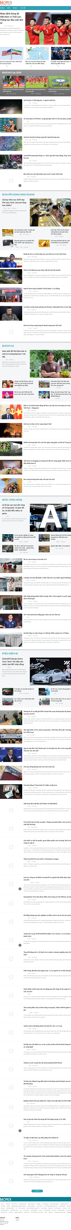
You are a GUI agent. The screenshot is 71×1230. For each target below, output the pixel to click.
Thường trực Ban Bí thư (59, 1212)
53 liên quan (14, 208)
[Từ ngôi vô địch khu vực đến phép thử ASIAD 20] (11, 1144)
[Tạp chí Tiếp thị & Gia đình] (24, 580)
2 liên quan (34, 160)
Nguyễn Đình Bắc (18, 1212)
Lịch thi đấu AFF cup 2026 (37, 1212)
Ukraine (3, 1208)
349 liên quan (34, 769)
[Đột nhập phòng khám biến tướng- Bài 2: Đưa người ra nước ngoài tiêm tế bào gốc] (11, 602)
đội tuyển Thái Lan (54, 1204)
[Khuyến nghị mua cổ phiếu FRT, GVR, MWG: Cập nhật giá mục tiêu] (7, 243)
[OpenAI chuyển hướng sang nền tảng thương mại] (11, 143)
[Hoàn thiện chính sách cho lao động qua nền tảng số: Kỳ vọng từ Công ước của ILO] (11, 995)
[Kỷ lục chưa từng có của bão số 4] (11, 565)
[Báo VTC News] (26, 103)
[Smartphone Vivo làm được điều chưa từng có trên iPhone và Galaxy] (11, 903)
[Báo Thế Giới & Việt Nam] (25, 753)
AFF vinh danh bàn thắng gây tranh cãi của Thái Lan (42, 615)
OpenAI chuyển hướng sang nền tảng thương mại (41, 137)
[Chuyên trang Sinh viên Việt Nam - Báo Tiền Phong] (25, 1086)
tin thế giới (26, 1210)
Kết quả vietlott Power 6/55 (33, 1208)
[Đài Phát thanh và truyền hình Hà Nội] (28, 93)
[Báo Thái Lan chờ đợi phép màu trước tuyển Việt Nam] (11, 180)
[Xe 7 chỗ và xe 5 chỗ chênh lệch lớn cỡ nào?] (7, 701)
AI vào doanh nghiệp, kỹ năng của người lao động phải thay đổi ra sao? (25, 537)
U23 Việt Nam (57, 1208)
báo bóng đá (4, 1212)
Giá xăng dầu (62, 1206)
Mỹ (16, 1208)
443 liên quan (10, 26)
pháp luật (50, 1208)
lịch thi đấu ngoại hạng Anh (50, 1206)
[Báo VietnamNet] (1, 26)
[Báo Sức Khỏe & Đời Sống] (27, 66)
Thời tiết (8, 1204)
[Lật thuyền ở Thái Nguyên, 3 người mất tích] (11, 106)
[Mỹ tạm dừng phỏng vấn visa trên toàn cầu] (11, 773)
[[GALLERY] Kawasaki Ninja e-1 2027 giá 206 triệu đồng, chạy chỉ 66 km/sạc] (11, 162)
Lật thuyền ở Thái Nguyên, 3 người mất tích (39, 100)
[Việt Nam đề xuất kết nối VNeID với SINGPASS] (11, 810)
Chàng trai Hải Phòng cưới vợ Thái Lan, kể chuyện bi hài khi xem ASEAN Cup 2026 (23, 383)
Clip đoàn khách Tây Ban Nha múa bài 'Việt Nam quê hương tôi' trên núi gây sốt (60, 383)
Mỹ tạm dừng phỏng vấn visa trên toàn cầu (39, 767)
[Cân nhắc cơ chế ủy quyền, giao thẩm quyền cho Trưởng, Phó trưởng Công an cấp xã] (11, 847)
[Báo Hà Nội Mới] (16, 234)
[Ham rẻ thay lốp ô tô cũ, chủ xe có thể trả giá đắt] (44, 701)
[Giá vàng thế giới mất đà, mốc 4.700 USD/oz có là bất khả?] (44, 243)
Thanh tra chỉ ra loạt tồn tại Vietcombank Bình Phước (43, 1063)
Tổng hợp (17, 1220)
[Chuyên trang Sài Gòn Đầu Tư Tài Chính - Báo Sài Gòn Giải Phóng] (2, 66)
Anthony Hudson (31, 1206)
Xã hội (8, 1206)
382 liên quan (36, 1177)
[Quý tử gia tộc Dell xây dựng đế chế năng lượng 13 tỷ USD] (11, 1125)
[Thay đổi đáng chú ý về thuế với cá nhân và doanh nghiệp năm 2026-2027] (11, 958)
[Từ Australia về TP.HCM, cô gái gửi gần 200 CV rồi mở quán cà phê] (11, 125)
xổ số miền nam (14, 1210)
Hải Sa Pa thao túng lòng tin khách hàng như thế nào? (43, 325)
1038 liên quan (34, 827)
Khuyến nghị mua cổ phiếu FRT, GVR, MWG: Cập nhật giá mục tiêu (24, 243)
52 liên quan (33, 410)
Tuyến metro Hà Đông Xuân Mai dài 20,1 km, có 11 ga (43, 1026)
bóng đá (51, 1212)
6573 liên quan (13, 93)
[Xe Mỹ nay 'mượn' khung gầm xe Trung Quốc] (44, 691)
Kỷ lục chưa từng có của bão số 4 (35, 559)
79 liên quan (33, 716)
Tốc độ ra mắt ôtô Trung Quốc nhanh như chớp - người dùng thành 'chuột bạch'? (24, 548)
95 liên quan (34, 139)
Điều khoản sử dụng (4, 1221)
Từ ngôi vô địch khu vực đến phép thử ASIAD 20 (41, 1138)
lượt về (40, 1210)
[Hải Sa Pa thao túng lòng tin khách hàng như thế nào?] (11, 331)
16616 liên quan (63, 245)
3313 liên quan (61, 93)
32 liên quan (35, 601)
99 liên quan (33, 309)
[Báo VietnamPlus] (26, 1177)
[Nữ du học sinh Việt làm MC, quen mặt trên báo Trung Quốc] (7, 394)
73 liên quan (34, 426)
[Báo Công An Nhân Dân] (26, 882)
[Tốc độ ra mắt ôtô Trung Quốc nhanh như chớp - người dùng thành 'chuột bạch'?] (7, 548)
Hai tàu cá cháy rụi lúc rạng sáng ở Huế (37, 424)
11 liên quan (34, 102)
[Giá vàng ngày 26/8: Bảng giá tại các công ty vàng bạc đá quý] (11, 1181)
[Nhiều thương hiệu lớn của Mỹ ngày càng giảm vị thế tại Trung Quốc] (11, 448)
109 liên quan (35, 1140)
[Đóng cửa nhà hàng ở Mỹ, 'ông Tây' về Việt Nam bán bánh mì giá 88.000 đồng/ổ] (44, 394)
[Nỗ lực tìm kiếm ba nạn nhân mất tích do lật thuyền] (11, 276)
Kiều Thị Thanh (31, 1204)
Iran (21, 1210)
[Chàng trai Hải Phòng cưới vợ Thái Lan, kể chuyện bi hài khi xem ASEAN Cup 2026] (7, 384)
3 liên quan (34, 466)
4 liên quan (25, 552)
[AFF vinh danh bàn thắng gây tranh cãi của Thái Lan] (11, 621)
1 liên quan (26, 247)
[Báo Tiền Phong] (25, 328)
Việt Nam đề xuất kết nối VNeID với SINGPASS (40, 804)
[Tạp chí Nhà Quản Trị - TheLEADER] (25, 957)
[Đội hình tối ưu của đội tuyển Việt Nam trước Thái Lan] (59, 82)
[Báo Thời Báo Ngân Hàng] (53, 245)
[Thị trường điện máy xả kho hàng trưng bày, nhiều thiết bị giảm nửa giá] (11, 1013)
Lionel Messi (39, 1206)
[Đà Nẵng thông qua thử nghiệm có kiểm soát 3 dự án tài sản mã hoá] (11, 921)
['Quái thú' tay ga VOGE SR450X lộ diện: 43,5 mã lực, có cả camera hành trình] (11, 940)
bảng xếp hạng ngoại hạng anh (18, 1206)
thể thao (11, 1212)
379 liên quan (35, 1065)
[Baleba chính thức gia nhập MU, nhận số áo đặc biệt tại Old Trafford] (11, 1107)
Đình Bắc (38, 1204)
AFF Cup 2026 (22, 1208)
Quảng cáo (2, 1224)
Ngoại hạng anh (22, 1204)
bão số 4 (54, 1210)
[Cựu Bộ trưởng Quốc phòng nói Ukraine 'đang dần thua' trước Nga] (11, 313)
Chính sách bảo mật (4, 1223)
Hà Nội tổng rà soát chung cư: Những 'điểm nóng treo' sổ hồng (46, 633)
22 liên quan (34, 806)
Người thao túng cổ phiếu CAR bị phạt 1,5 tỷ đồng (42, 289)
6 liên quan (34, 753)
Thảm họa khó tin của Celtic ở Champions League (41, 859)
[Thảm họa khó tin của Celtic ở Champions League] (11, 865)
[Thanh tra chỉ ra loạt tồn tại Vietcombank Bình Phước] (11, 1069)
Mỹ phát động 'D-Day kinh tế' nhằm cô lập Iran (40, 785)
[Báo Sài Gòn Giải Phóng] (52, 548)
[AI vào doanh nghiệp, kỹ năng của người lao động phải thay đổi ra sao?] (7, 538)
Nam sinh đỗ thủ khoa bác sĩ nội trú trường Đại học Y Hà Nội (14, 354)
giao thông (44, 1208)
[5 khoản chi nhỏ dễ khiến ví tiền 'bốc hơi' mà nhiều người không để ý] (11, 584)
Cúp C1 (2, 1204)
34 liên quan (34, 957)
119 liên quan (33, 176)
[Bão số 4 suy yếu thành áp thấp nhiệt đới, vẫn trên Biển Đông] (37, 53)
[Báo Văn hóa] (25, 1140)
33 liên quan (33, 1049)
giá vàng (3, 1206)
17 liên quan (35, 635)
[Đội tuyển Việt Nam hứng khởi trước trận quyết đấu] (37, 82)
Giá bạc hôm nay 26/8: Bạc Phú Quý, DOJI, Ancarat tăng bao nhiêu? (14, 203)
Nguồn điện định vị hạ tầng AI (60, 546)
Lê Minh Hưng (47, 1210)
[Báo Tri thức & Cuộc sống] (26, 160)
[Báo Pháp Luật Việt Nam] (25, 716)
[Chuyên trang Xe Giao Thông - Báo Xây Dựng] (16, 693)
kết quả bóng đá (5, 1210)
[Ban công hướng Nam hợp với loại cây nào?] (11, 485)
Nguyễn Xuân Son (65, 1204)
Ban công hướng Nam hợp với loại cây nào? (39, 479)
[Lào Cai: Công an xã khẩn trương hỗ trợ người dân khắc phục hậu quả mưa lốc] (11, 883)
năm (46, 1212)
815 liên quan (26, 693)
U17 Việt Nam (45, 1204)
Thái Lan (64, 1208)
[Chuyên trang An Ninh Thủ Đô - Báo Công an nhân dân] (25, 1049)
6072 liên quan (26, 234)
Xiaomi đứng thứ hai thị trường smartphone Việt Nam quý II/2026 (61, 537)
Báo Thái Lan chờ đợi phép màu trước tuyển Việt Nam (43, 174)
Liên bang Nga (61, 1210)
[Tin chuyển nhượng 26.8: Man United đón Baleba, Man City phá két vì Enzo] (11, 1162)
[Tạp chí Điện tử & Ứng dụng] (25, 291)
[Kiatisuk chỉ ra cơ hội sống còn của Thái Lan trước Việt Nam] (11, 260)
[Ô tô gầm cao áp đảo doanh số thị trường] (7, 691)
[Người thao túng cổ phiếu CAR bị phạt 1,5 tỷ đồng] (11, 295)
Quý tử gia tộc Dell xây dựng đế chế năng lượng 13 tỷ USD (45, 1119)
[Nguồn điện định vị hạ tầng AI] (44, 548)
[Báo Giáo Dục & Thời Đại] (25, 617)
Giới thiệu (2, 1220)
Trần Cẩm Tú (14, 1204)
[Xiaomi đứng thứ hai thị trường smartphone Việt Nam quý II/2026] (44, 538)
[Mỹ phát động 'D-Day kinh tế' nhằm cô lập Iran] (11, 791)
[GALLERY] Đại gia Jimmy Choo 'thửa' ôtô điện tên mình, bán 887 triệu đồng (13, 662)
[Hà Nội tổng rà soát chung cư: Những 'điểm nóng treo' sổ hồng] (11, 639)
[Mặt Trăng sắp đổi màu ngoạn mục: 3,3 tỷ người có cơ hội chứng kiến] (11, 977)
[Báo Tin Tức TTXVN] (25, 273)
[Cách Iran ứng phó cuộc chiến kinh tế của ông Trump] (11, 53)
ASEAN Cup (26, 1212)
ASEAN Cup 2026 (10, 1208)
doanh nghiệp (34, 1210)
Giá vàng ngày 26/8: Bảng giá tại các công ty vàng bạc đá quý (45, 1175)
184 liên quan (38, 93)
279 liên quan (35, 1161)
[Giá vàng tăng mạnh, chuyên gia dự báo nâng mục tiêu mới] (7, 232)
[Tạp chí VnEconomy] (52, 236)
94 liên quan (32, 1103)
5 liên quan (61, 236)
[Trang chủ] (6, 3)
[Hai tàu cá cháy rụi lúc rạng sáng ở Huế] (11, 430)
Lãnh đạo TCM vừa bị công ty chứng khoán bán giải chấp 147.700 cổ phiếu (60, 232)
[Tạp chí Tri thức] (4, 93)
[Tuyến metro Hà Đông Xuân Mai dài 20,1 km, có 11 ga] (11, 1032)
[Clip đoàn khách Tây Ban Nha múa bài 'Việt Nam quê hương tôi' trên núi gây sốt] (44, 384)
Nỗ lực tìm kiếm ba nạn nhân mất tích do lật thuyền (42, 270)
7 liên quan (63, 541)
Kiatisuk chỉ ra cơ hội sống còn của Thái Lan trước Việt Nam (45, 254)
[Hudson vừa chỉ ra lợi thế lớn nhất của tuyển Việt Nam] (14, 82)
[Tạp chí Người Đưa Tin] (25, 899)
